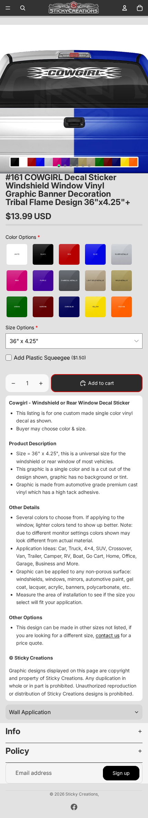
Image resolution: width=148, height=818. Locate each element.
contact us (107, 635)
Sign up (121, 773)
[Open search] (22, 8)
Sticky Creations (81, 794)
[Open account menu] (124, 8)
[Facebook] (74, 807)
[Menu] (8, 8)
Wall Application (30, 712)
